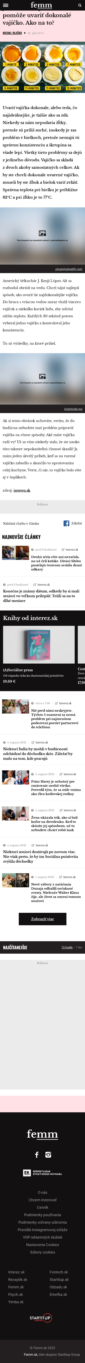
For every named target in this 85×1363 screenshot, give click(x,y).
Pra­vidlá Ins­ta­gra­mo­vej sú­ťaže (42, 1230)
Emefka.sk (58, 1294)
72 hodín (67, 947)
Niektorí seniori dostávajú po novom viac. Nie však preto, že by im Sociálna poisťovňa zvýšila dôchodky (40, 856)
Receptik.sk (17, 1279)
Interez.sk (16, 1272)
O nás (42, 1192)
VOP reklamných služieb (42, 1237)
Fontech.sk (59, 1272)
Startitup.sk (59, 1279)
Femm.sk (16, 1287)
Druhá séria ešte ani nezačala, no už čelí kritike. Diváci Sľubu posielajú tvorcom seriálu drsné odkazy (56, 563)
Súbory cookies (42, 1252)
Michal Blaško (12, 33)
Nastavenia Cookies (42, 1245)
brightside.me (73, 409)
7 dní (79, 947)
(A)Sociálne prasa (18, 670)
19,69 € (9, 681)
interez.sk (22, 490)
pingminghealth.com (68, 269)
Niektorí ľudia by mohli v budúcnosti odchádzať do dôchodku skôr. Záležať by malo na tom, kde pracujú (38, 754)
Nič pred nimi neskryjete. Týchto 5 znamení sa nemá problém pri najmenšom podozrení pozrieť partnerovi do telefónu (54, 719)
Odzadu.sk (58, 1287)
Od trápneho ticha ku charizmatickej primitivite (33, 675)
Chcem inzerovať (43, 1200)
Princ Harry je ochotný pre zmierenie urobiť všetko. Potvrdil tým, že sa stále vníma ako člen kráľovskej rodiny (56, 787)
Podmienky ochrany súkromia (42, 1222)
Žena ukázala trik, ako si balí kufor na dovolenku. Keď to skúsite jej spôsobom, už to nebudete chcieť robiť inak (54, 824)
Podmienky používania (42, 1215)
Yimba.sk (16, 1302)
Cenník (42, 1207)
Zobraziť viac (42, 919)
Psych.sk (15, 1294)
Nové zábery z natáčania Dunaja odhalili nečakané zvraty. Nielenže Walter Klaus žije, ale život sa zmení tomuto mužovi (56, 892)
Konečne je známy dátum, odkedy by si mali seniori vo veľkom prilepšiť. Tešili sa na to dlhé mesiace (41, 596)
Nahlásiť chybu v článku (21, 523)
